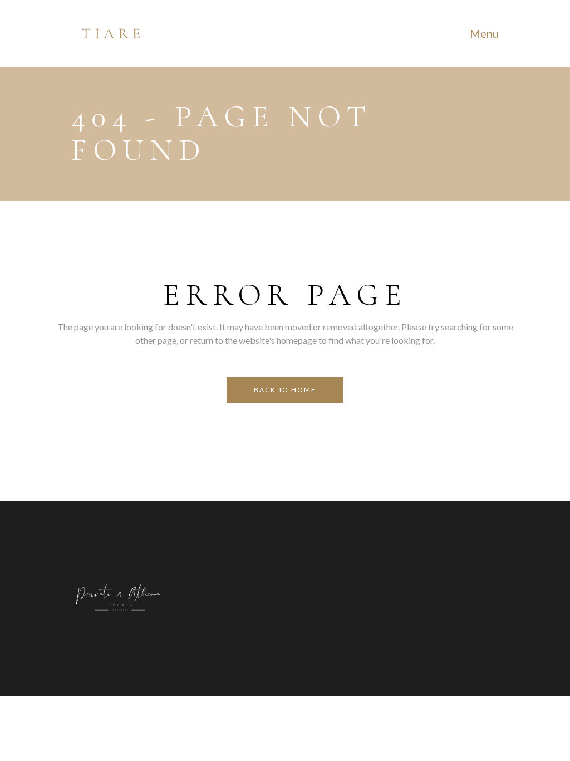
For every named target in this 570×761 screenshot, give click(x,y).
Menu (484, 33)
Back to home (285, 390)
